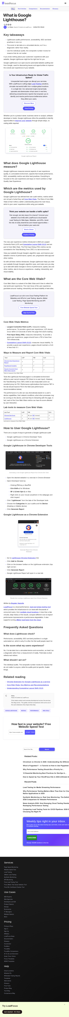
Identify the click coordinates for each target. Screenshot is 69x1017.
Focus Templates (9, 959)
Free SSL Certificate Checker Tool (14, 887)
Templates (7, 978)
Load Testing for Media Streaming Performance (41, 787)
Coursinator (7, 944)
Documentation (45, 9)
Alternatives (7, 981)
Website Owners (9, 914)
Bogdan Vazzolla (17, 603)
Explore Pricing (29, 234)
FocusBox (7, 949)
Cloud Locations (9, 971)
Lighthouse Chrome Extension (24, 558)
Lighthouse (7, 418)
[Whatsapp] (8, 24)
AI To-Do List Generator (11, 954)
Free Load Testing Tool (11, 882)
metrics (23, 710)
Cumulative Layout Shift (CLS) (34, 244)
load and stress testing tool (40, 607)
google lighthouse (11, 710)
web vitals (46, 710)
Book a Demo (29, 229)
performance (34, 710)
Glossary (55, 9)
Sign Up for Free (28, 312)
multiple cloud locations (29, 612)
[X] (10, 24)
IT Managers (8, 912)
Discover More (29, 103)
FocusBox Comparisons (11, 951)
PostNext (6, 946)
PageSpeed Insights (10, 365)
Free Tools (7, 986)
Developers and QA (10, 902)
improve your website (23, 120)
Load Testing (36, 84)
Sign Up (6, 931)
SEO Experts (8, 897)
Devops (6, 907)
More (5, 917)
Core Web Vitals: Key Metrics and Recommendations (28, 685)
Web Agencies (8, 899)
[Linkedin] (6, 24)
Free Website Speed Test (28, 307)
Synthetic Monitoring (10, 877)
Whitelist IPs (7, 973)
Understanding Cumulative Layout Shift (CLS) (25, 688)
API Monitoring (8, 879)
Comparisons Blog (9, 993)
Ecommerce (7, 909)
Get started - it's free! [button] (12, 1012)
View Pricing (29, 108)
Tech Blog (7, 991)
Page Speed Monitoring (11, 867)
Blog (13, 9)
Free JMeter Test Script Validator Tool (15, 884)
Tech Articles (22, 9)
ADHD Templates (9, 961)
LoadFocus (8, 607)
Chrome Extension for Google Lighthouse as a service (28, 682)
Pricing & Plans (8, 926)
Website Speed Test (10, 869)
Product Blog (8, 988)
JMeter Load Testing (10, 874)
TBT (33, 415)
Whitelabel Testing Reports (12, 976)
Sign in (6, 929)
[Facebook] (4, 24)
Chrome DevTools (9, 415)
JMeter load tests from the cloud (28, 620)
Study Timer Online (10, 956)
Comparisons (33, 9)
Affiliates (6, 934)
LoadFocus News (9, 936)
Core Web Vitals (30, 199)
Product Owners (9, 904)
